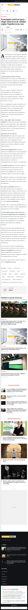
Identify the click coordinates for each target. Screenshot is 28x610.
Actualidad (4, 273)
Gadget (3, 276)
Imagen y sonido (10, 276)
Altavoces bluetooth (6, 279)
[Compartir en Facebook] (7, 11)
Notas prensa (4, 271)
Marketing (4, 584)
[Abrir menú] (2, 5)
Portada (2, 14)
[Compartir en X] (10, 11)
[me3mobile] (14, 5)
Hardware (16, 273)
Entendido (14, 605)
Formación (4, 576)
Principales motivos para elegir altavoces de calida (12, 282)
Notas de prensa (17, 268)
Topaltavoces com (20, 276)
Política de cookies (11, 600)
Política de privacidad (20, 600)
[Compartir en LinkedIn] (13, 11)
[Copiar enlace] (17, 11)
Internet (4, 581)
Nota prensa (12, 271)
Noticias (10, 273)
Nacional (9, 268)
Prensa (18, 271)
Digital (3, 574)
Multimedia (7, 14)
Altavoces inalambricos (17, 279)
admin (7, 27)
